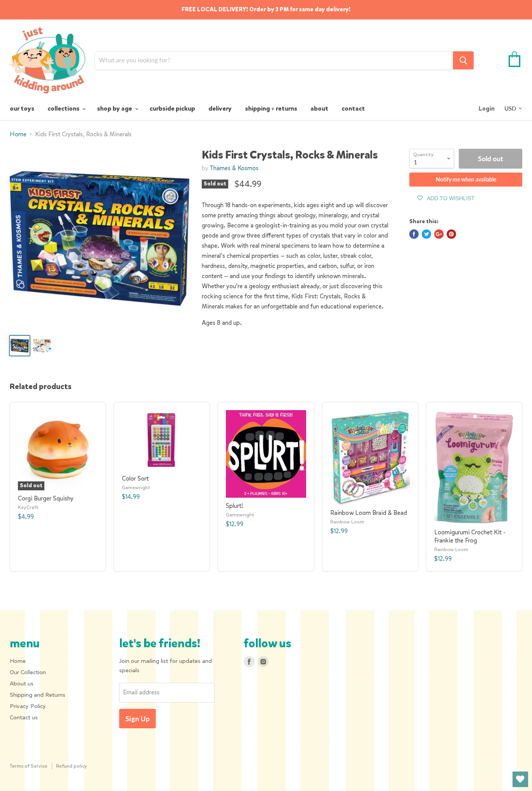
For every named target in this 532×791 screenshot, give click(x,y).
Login (487, 109)
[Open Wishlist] (520, 779)
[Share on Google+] (439, 234)
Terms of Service (29, 766)
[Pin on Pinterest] (451, 234)
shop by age (115, 108)
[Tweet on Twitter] (426, 234)
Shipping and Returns (37, 695)
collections (64, 108)
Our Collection (28, 672)
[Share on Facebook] (414, 234)
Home (18, 134)
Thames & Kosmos (234, 168)
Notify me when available (466, 179)
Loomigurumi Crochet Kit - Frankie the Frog (470, 536)
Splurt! (234, 506)
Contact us (24, 717)
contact (353, 108)
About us (21, 683)
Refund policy (71, 766)
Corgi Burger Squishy (46, 498)
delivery (220, 108)
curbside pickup (172, 108)
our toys (22, 108)
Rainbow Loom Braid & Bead (368, 513)
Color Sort (135, 478)
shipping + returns (271, 108)
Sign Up (137, 718)
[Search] (463, 60)
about (319, 108)
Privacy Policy (28, 706)
